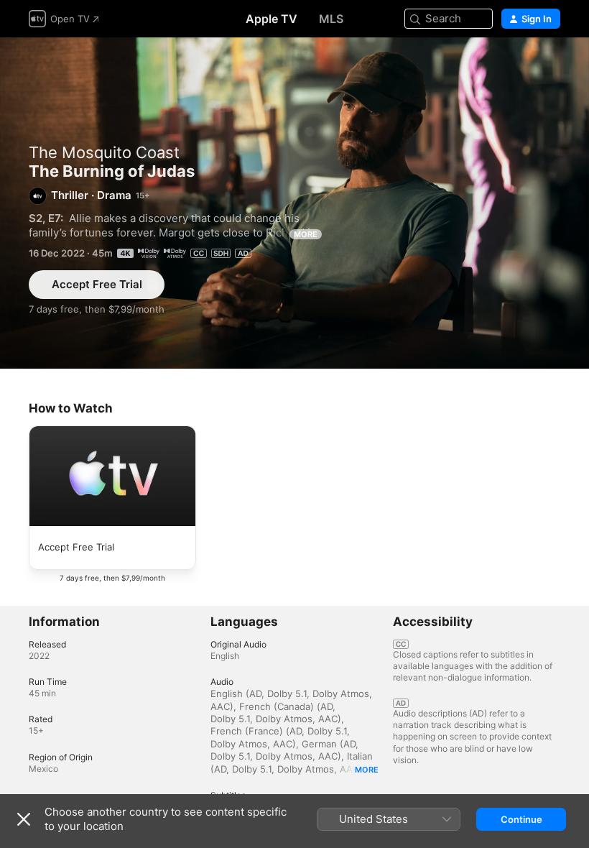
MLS (331, 18)
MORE (305, 234)
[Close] (23, 819)
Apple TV (271, 18)
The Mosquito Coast (104, 152)
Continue (521, 819)
